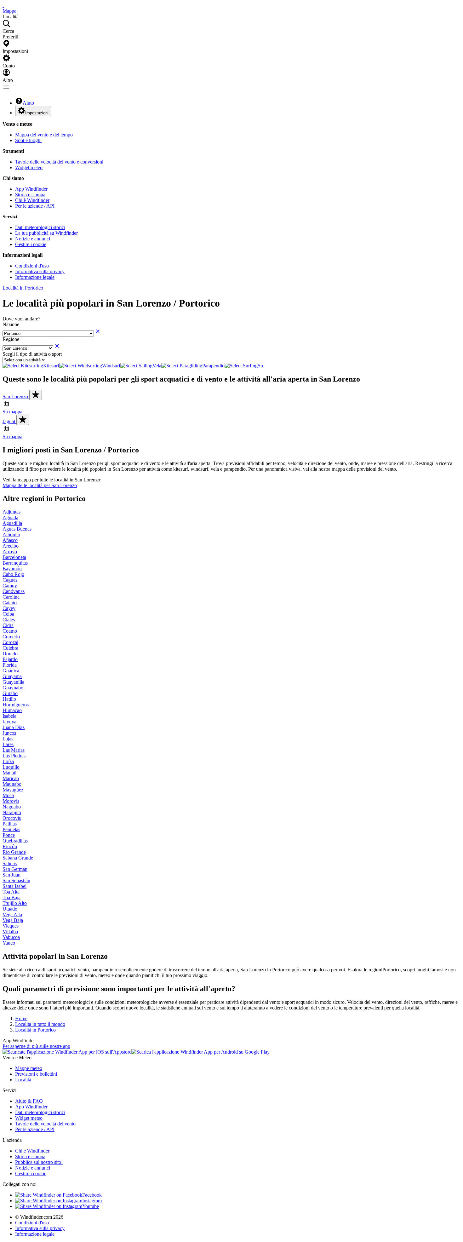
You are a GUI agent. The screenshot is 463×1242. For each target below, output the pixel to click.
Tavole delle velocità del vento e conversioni (59, 161)
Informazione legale (34, 277)
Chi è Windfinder (32, 200)
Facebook (92, 1195)
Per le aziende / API (34, 206)
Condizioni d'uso (32, 265)
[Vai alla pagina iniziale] (3, 5)
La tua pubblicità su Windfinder (46, 233)
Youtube (90, 1206)
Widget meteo (29, 167)
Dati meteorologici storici (40, 227)
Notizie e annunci (32, 238)
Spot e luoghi (28, 140)
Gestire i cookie (30, 244)
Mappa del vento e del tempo (44, 134)
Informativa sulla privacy (40, 271)
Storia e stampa (30, 194)
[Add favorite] (35, 395)
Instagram (92, 1200)
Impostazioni (37, 113)
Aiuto (28, 103)
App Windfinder (31, 189)
